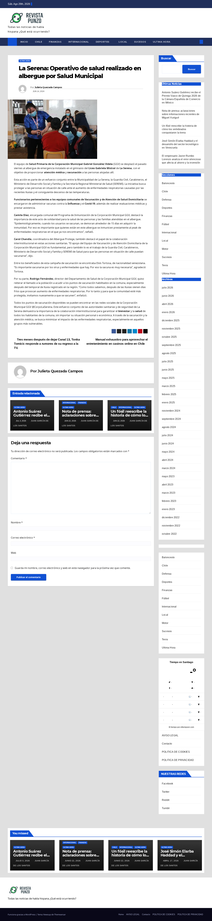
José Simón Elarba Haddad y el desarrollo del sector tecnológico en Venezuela (180, 144)
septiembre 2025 (171, 345)
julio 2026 (167, 287)
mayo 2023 (168, 476)
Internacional (78, 41)
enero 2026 (168, 312)
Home (121, 914)
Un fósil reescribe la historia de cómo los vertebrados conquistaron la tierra (179, 129)
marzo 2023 (168, 492)
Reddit (165, 800)
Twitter (165, 791)
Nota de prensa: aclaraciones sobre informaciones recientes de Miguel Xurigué (180, 114)
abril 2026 (167, 304)
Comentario (19, 458)
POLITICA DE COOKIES (176, 752)
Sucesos (140, 41)
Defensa (166, 199)
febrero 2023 (169, 501)
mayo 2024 (168, 451)
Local (123, 41)
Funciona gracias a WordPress (22, 914)
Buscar (166, 58)
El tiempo (173, 727)
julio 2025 (167, 361)
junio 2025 (168, 369)
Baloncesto (168, 183)
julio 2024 (167, 435)
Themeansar (60, 914)
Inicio (24, 41)
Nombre (17, 522)
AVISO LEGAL (170, 735)
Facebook (167, 783)
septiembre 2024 (171, 419)
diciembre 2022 (170, 517)
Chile (38, 41)
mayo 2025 (168, 378)
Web (13, 552)
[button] (196, 41)
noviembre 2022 (171, 525)
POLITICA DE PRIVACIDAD (178, 760)
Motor (165, 249)
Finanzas (55, 41)
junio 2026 (168, 296)
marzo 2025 (168, 386)
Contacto (167, 743)
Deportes (103, 41)
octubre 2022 (169, 534)
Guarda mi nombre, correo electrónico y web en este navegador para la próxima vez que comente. (73, 568)
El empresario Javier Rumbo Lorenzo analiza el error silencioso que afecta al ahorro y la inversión (181, 159)
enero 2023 (168, 509)
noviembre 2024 (171, 410)
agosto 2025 (169, 353)
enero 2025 (168, 402)
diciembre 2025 (170, 320)
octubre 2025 (169, 337)
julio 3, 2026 (23, 861)
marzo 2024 (168, 468)
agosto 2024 (169, 427)
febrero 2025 (169, 394)
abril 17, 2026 (171, 861)
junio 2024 (168, 443)
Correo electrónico (23, 537)
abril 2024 (167, 460)
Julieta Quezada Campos (48, 87)
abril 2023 (167, 484)
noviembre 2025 (171, 328)
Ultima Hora (161, 41)
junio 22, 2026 (73, 861)
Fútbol (165, 224)
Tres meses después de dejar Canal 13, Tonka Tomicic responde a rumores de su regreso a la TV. (47, 343)
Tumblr (166, 808)
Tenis (165, 265)
